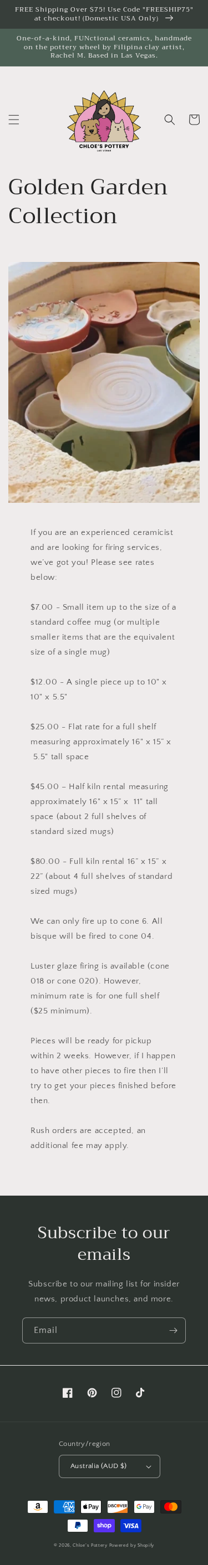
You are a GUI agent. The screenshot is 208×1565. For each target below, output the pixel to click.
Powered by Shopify (132, 1545)
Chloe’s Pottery (90, 1545)
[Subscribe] (173, 1330)
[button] (14, 119)
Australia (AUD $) (98, 1466)
